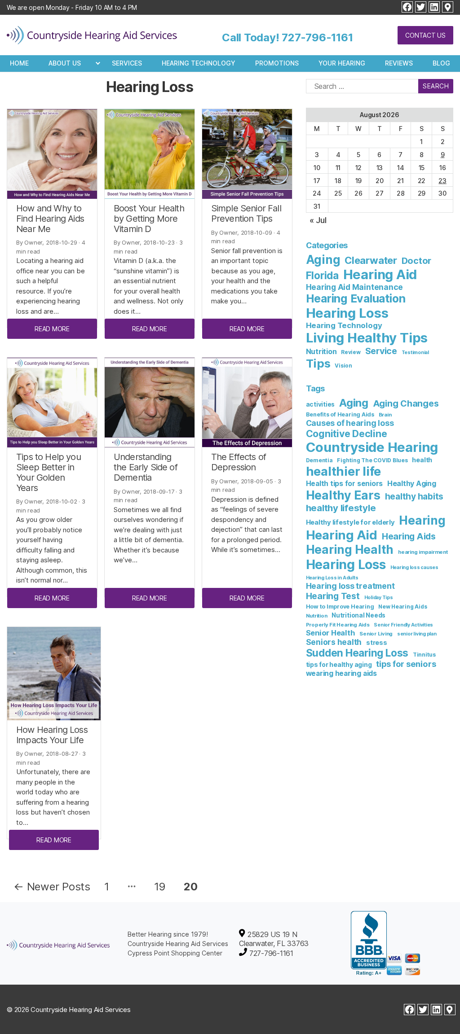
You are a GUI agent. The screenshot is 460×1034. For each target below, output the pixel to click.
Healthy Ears (343, 495)
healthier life (343, 471)
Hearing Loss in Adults (332, 578)
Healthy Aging (411, 483)
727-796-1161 (317, 37)
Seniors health (334, 642)
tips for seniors (406, 664)
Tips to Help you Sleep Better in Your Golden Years (48, 472)
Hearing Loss (347, 313)
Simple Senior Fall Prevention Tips (246, 213)
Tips (318, 363)
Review (351, 352)
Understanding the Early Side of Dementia (145, 467)
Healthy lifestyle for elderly (350, 522)
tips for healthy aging (339, 664)
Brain (385, 415)
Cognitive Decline (346, 433)
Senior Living (376, 634)
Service (381, 351)
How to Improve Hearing (340, 606)
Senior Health (330, 632)
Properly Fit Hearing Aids (338, 625)
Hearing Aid (380, 274)
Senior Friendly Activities (403, 625)
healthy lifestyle (341, 507)
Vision (343, 366)
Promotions (277, 63)
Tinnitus (424, 654)
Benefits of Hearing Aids (340, 414)
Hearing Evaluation (356, 298)
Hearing (422, 520)
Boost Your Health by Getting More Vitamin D (149, 218)
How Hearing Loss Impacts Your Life (52, 734)
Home (19, 63)
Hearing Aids (409, 536)
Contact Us (425, 35)
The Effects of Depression (238, 462)
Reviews (399, 63)
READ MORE (52, 329)
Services (127, 63)
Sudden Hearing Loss (357, 653)
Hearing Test (333, 596)
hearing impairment (423, 552)
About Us (65, 63)
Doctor (417, 260)
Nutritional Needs (358, 615)
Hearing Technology (198, 63)
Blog (441, 63)
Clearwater (371, 260)
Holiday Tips (378, 597)
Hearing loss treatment (350, 586)
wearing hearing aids (341, 673)
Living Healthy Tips (367, 338)
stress (376, 642)
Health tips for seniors (344, 483)
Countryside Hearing (372, 447)
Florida (322, 275)
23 (442, 180)
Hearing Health (350, 549)
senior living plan (417, 634)
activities (320, 404)
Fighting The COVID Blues (372, 460)
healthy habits (414, 496)
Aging (323, 260)
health (422, 460)
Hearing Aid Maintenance (354, 287)
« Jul (318, 220)
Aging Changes (406, 403)
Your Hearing (341, 63)
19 (160, 886)
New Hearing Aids (402, 606)
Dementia (319, 460)
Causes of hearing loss (350, 423)
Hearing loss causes (414, 567)
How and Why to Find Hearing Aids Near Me (50, 218)
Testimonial (415, 352)
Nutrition (321, 351)
